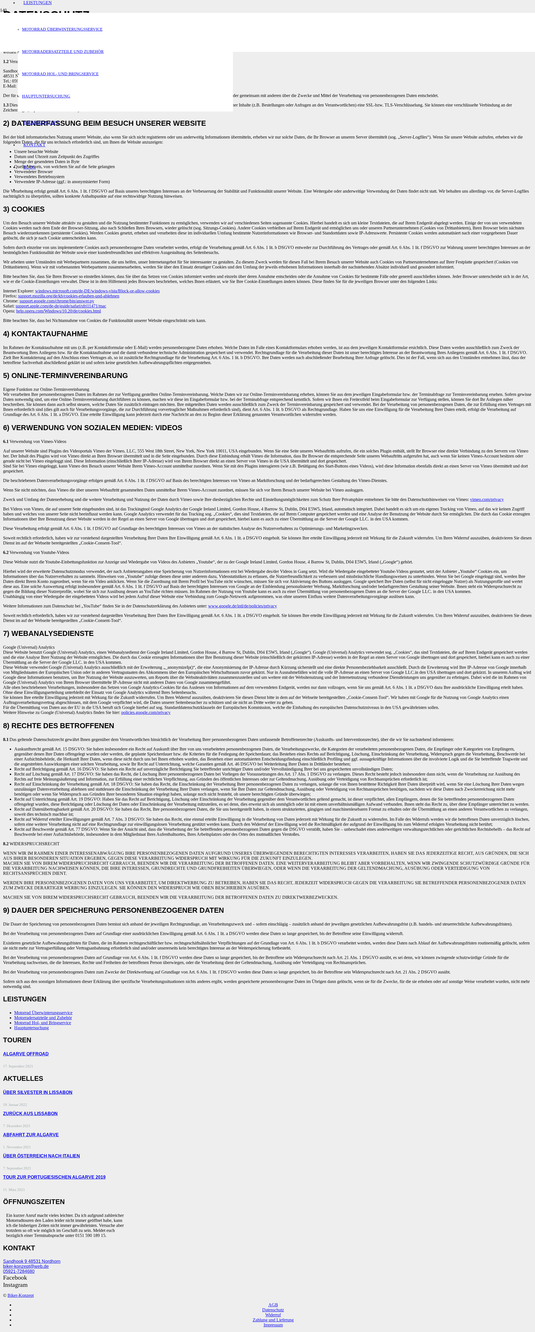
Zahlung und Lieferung (273, 1320)
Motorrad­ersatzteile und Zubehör (43, 1017)
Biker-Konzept (21, 1295)
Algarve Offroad (26, 1054)
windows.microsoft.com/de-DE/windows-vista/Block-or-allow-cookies (97, 291)
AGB (273, 1304)
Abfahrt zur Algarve (31, 1134)
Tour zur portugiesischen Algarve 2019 (54, 1177)
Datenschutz (273, 1309)
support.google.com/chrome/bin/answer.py (57, 301)
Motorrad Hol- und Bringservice (42, 1022)
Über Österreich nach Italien (41, 1156)
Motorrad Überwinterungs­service (43, 1012)
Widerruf (273, 1314)
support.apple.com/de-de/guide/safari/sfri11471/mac (61, 306)
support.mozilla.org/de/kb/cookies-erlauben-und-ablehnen (68, 296)
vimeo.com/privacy (487, 499)
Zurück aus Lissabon (30, 1113)
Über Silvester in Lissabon (37, 1092)
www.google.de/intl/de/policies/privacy (242, 606)
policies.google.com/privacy (146, 712)
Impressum (273, 1325)
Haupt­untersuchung (31, 1027)
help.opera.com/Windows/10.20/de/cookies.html (58, 311)
